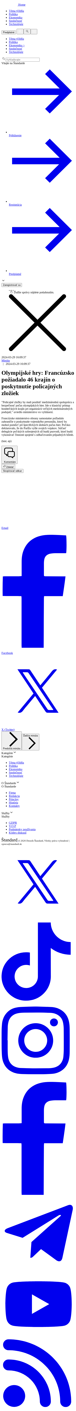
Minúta (5, 360)
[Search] (27, 31)
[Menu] (34, 31)
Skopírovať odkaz (12, 471)
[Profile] (20, 31)
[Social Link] (38, 917)
